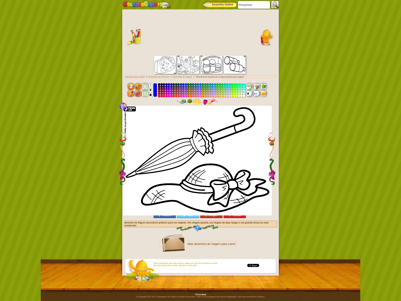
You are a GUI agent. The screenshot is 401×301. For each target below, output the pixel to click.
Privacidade (201, 294)
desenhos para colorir (135, 77)
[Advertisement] (200, 32)
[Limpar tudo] (256, 86)
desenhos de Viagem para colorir (215, 244)
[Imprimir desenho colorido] (257, 94)
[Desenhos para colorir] (146, 4)
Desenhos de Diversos (159, 77)
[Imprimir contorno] (250, 94)
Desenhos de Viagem (182, 77)
